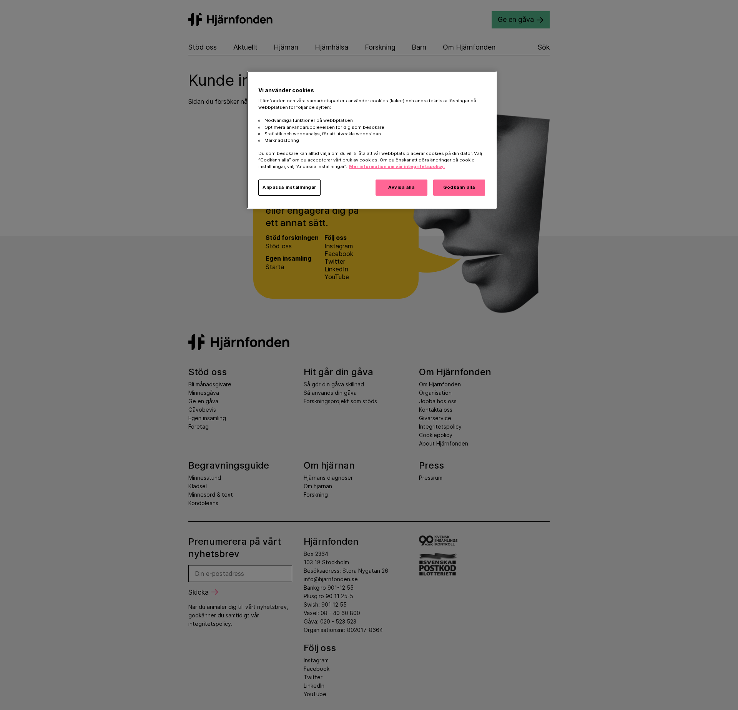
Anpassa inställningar (289, 187)
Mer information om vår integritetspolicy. (397, 166)
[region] (372, 140)
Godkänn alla (459, 187)
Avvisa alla (401, 187)
